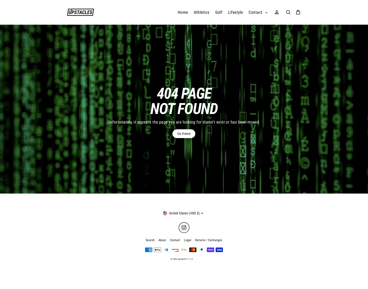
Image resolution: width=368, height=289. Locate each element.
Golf (219, 12)
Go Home (184, 134)
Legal (187, 240)
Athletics (201, 12)
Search (150, 240)
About (162, 240)
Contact (256, 12)
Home (183, 12)
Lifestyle (235, 12)
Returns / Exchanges (208, 240)
